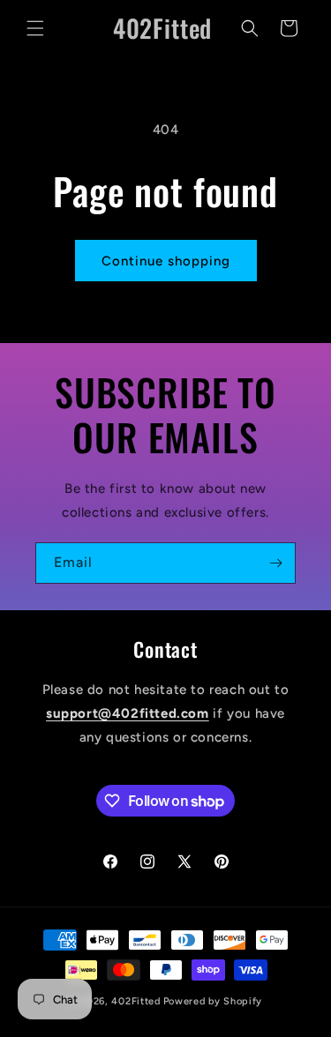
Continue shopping (166, 261)
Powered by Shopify (213, 1001)
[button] (35, 28)
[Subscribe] (275, 563)
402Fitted (135, 1001)
